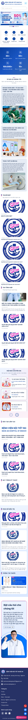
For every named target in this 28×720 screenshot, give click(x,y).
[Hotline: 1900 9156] (25, 705)
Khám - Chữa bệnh (5, 697)
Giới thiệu (3, 694)
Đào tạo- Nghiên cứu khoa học (8, 699)
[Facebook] (25, 709)
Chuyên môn (4, 702)
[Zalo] (25, 713)
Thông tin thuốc (5, 705)
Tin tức (2, 691)
